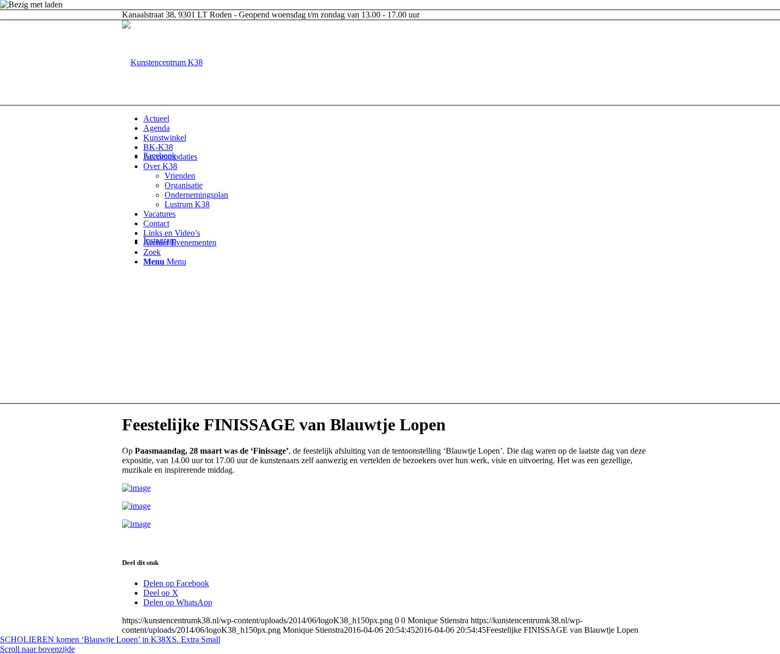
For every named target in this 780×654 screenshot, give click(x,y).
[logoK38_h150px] (162, 62)
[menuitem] (400, 118)
